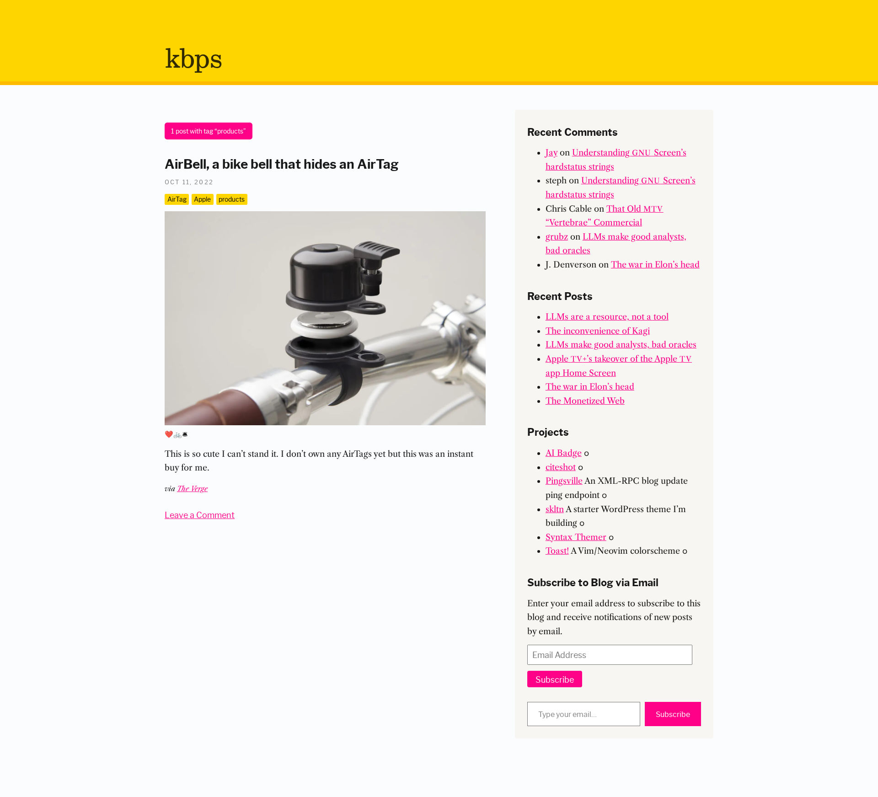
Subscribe (554, 679)
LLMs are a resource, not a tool (607, 317)
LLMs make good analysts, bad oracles (621, 345)
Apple (202, 198)
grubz (557, 237)
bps (193, 60)
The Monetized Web (585, 401)
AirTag (177, 198)
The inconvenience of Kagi (598, 331)
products (232, 198)
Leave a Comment (200, 514)
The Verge (192, 488)
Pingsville (564, 481)
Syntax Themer (576, 537)
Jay (551, 153)
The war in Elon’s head (655, 265)
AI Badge (564, 453)
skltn (555, 509)
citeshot (561, 467)
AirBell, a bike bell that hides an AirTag (282, 163)
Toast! (557, 551)
